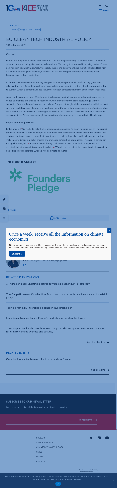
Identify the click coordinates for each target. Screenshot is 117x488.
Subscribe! (17, 254)
